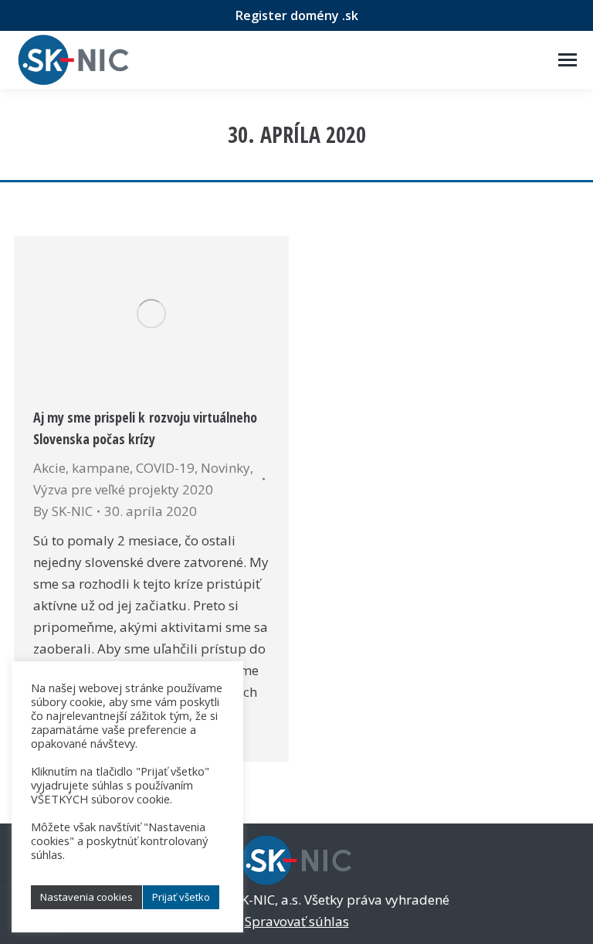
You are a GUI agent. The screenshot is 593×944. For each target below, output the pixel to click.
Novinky (225, 468)
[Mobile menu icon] (567, 60)
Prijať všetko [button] (181, 897)
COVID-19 (165, 468)
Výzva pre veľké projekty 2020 (123, 489)
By (63, 511)
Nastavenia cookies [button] (86, 897)
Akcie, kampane (81, 468)
